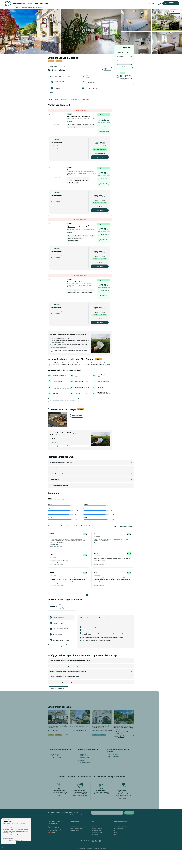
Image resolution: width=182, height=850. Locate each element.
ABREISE (128, 48)
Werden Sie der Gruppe (97, 828)
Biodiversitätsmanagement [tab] (60, 629)
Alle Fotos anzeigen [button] (175, 11)
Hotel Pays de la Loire (54, 754)
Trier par (115, 526)
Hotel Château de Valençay (113, 757)
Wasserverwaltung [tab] (57, 623)
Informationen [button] (75, 99)
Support (115, 832)
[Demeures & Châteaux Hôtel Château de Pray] (124, 717)
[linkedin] (100, 840)
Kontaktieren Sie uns (74, 830)
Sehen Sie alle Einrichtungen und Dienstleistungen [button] (63, 400)
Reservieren (100, 157)
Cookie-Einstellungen (118, 828)
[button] (2, 847)
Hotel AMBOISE (81, 760)
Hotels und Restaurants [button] (19, 3)
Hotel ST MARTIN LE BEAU (84, 762)
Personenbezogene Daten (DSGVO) (121, 826)
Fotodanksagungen (117, 837)
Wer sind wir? (94, 824)
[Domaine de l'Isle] (80, 717)
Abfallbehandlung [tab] (57, 634)
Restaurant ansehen (77, 415)
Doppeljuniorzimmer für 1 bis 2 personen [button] (78, 116)
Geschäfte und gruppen (97, 832)
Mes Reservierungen (74, 824)
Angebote (29, 3)
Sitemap (115, 834)
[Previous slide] (51, 119)
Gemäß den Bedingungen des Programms (58, 347)
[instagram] (96, 840)
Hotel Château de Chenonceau (113, 754)
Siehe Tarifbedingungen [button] (55, 148)
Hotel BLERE (81, 759)
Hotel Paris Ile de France (54, 755)
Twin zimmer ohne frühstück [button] (75, 282)
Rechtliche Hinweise (117, 824)
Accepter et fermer (24, 843)
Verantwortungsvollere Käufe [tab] (60, 640)
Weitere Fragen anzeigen (57, 688)
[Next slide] (63, 119)
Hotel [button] (56, 99)
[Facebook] (92, 840)
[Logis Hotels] (7, 3)
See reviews (67, 66)
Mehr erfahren (123, 81)
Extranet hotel (95, 826)
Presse (93, 837)
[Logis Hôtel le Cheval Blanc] (102, 717)
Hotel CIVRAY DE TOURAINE (84, 757)
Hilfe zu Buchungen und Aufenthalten (78, 826)
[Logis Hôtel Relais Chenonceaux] (58, 717)
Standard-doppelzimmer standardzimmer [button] (79, 170)
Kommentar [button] (85, 99)
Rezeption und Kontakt (57, 473)
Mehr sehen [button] (52, 92)
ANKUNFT (119, 48)
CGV (114, 830)
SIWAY (104, 848)
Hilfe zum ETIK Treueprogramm (76, 828)
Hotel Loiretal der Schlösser (55, 757)
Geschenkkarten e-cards (97, 830)
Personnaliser (9, 843)
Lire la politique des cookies (8, 838)
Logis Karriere (95, 834)
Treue (36, 3)
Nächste (95, 595)
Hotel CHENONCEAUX (83, 755)
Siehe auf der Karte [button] (71, 63)
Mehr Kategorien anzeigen (56, 646)
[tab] (53, 124)
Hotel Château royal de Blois (113, 756)
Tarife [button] (50, 99)
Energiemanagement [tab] (58, 617)
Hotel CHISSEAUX (82, 754)
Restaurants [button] (64, 99)
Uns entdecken (44, 3)
